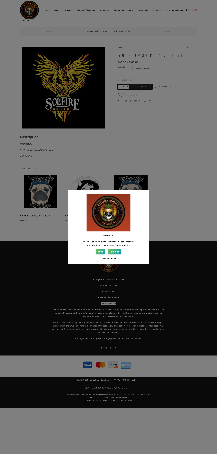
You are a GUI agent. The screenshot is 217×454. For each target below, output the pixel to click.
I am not (114, 251)
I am (100, 251)
